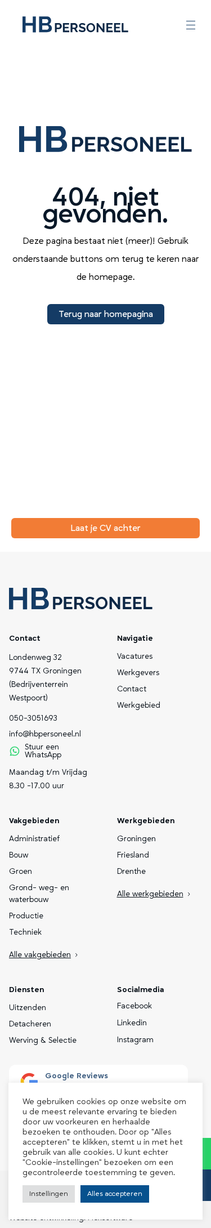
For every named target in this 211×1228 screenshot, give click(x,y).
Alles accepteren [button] (114, 1194)
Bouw (18, 855)
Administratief (34, 838)
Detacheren (30, 1024)
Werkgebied (138, 705)
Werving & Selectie (43, 1040)
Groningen (136, 838)
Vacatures (134, 656)
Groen (20, 871)
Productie (26, 916)
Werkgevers (138, 672)
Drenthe (131, 871)
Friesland (133, 855)
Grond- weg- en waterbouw (39, 893)
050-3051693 (33, 718)
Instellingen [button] (48, 1194)
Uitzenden (27, 1007)
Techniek (25, 932)
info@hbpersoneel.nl (45, 734)
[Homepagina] (75, 25)
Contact (131, 689)
